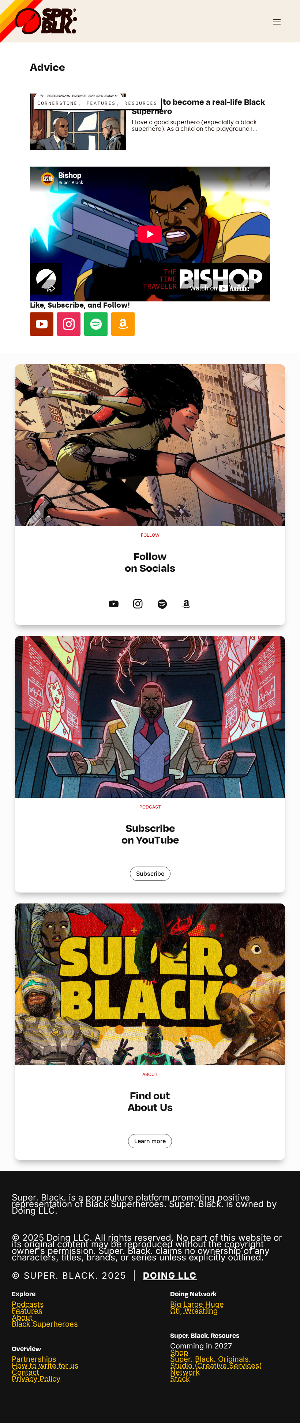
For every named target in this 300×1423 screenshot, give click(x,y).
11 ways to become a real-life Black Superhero (198, 106)
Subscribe (150, 873)
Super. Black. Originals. (210, 1359)
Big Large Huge (197, 1304)
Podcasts (28, 1304)
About (22, 1317)
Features (101, 103)
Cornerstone (57, 103)
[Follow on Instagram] (68, 324)
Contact (25, 1372)
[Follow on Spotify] (96, 324)
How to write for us (45, 1365)
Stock (180, 1379)
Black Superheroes (45, 1324)
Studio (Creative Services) (216, 1365)
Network (185, 1372)
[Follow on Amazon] (123, 324)
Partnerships (34, 1359)
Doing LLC (170, 1275)
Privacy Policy (36, 1379)
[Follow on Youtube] (41, 324)
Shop (179, 1352)
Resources (140, 103)
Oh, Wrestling (194, 1311)
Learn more (150, 1141)
